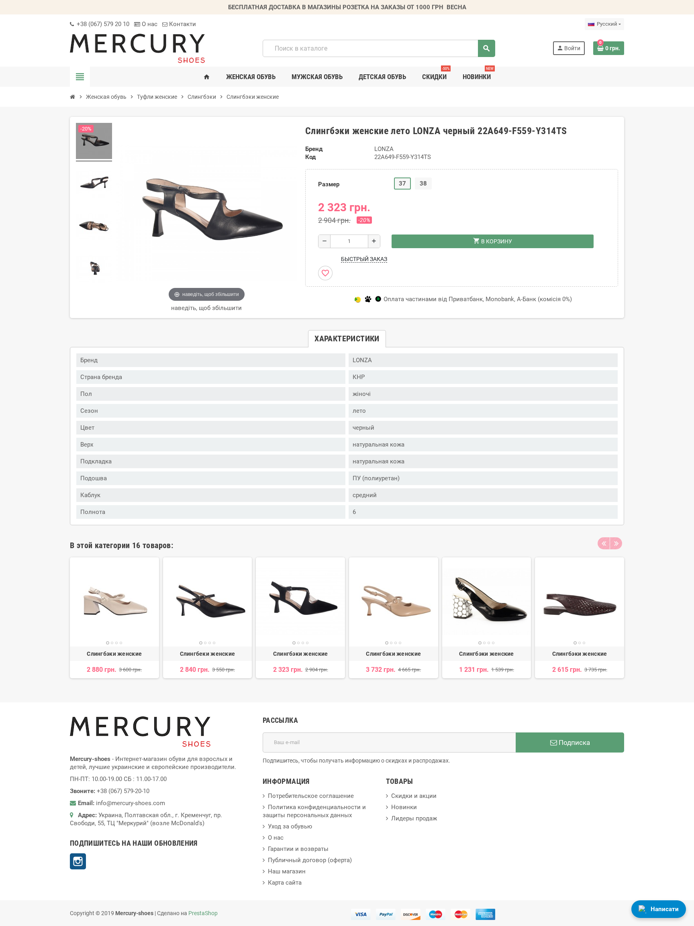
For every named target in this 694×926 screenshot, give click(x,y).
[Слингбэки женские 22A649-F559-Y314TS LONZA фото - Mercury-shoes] (94, 142)
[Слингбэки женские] (114, 602)
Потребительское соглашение (311, 796)
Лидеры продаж (414, 818)
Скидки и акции (414, 796)
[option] (114, 617)
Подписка (573, 742)
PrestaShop (203, 913)
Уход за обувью (290, 826)
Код (310, 157)
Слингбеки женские (207, 654)
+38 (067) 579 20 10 (102, 24)
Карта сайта (285, 882)
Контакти (181, 24)
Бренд (314, 149)
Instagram (78, 861)
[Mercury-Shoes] (137, 47)
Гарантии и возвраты (298, 849)
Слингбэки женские (114, 654)
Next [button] (616, 543)
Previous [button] (604, 543)
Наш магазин (287, 871)
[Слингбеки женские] (207, 602)
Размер (328, 184)
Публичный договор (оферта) (310, 860)
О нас (148, 24)
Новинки (404, 807)
